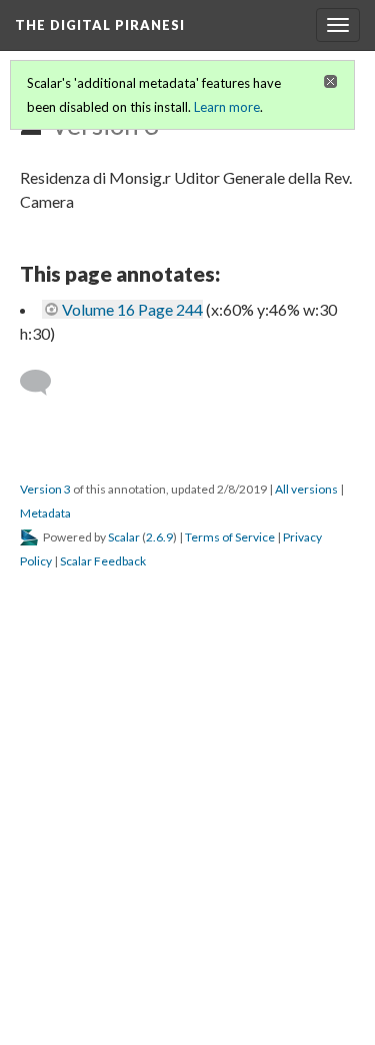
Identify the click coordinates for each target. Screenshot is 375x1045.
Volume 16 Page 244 (132, 309)
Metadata (45, 513)
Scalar (124, 536)
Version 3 (45, 489)
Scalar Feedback (103, 560)
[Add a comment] (44, 383)
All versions (306, 489)
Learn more (227, 107)
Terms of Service (230, 536)
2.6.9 (159, 536)
